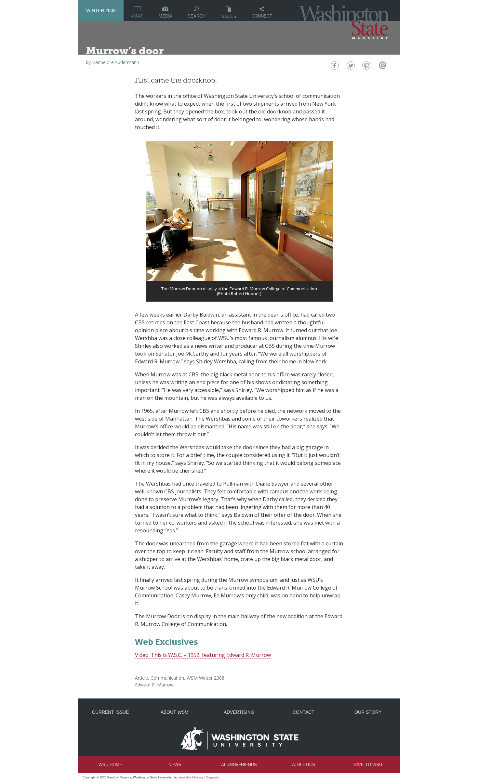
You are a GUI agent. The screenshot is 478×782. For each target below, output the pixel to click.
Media (165, 16)
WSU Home (110, 764)
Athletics (303, 764)
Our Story (367, 712)
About (175, 712)
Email (382, 67)
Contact (303, 712)
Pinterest (366, 67)
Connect (262, 16)
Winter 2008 (101, 10)
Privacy (198, 777)
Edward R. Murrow (154, 685)
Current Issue (110, 712)
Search (196, 16)
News (174, 764)
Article (141, 678)
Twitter (350, 67)
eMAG (137, 16)
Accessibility (182, 777)
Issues (228, 16)
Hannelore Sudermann (115, 62)
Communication (167, 678)
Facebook (334, 67)
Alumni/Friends (239, 764)
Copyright (212, 777)
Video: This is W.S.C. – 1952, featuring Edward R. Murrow (203, 654)
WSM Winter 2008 (205, 678)
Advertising (239, 712)
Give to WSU (367, 764)
